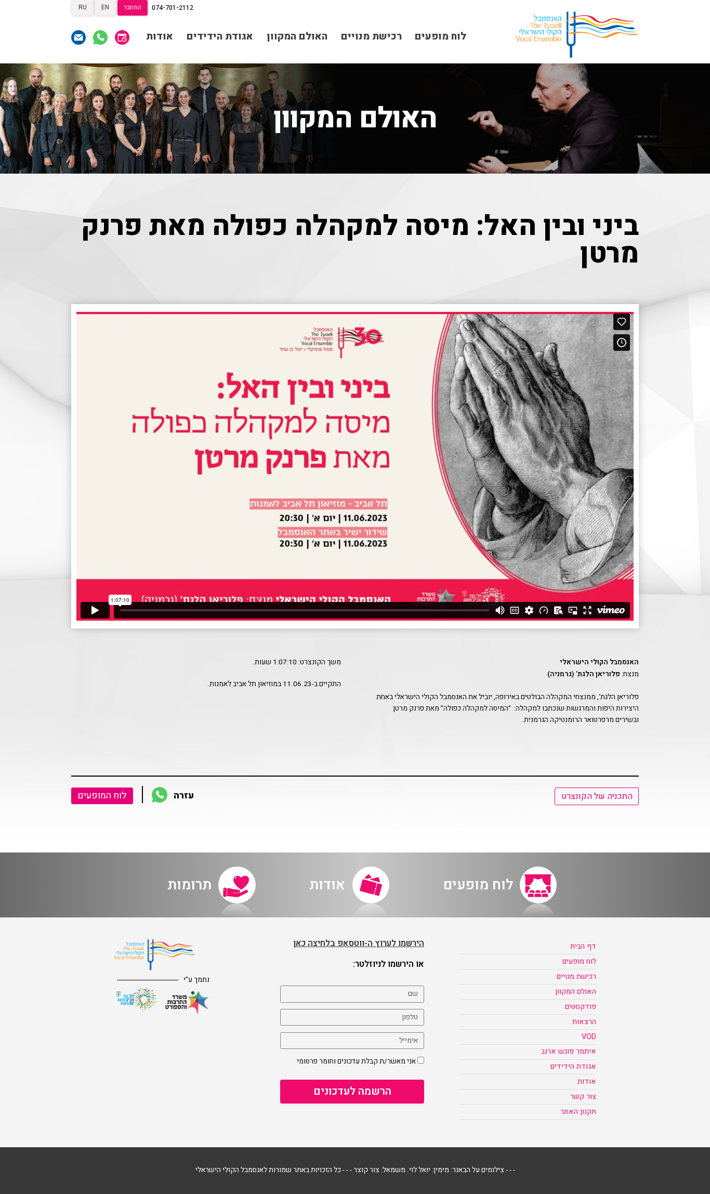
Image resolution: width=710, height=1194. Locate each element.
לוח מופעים (440, 36)
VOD (589, 1036)
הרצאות (584, 1021)
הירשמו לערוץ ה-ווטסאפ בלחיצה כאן (358, 943)
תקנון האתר (578, 1111)
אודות (159, 36)
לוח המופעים (102, 795)
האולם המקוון (297, 36)
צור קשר (583, 1096)
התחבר (132, 7)
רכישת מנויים (371, 36)
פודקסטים (580, 1006)
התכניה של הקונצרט (597, 796)
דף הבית (583, 946)
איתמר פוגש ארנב (568, 1051)
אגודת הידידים (220, 36)
